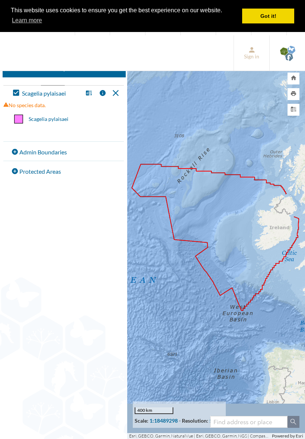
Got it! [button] (268, 16)
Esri (299, 436)
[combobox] (249, 422)
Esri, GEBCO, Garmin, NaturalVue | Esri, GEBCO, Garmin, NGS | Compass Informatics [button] (199, 436)
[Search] (293, 422)
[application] (216, 237)
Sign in (251, 56)
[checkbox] (46, 93)
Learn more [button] (27, 20)
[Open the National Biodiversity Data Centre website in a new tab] (287, 53)
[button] (87, 93)
